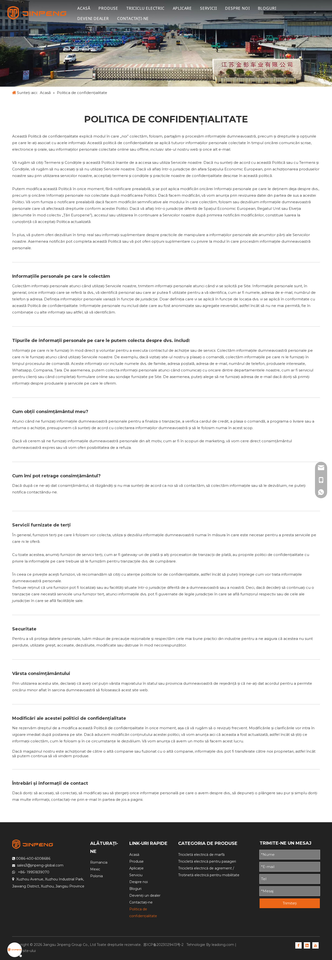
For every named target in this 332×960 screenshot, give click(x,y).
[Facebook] (298, 945)
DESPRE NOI (237, 8)
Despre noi (138, 882)
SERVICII (208, 8)
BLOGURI (267, 8)
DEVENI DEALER (93, 18)
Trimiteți (290, 903)
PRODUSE (108, 8)
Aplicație (136, 868)
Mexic (95, 869)
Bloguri (135, 888)
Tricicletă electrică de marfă (201, 854)
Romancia (98, 862)
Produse (136, 861)
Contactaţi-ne (141, 902)
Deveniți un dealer (144, 895)
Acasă (134, 854)
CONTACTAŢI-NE (133, 18)
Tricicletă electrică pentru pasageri (207, 861)
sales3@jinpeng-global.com (40, 865)
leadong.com (223, 944)
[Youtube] (315, 945)
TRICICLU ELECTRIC (145, 8)
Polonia (96, 876)
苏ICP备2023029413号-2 (163, 944)
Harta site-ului (24, 951)
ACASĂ (83, 8)
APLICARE (182, 8)
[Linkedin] (307, 945)
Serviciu (135, 875)
